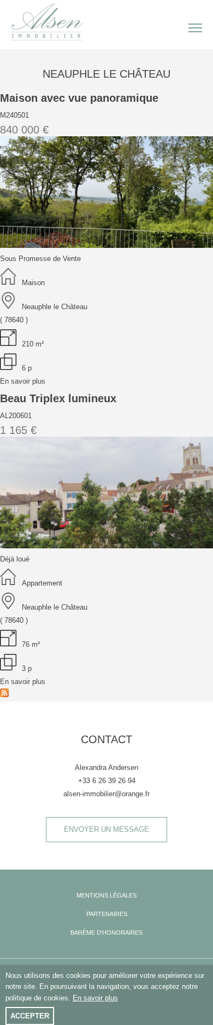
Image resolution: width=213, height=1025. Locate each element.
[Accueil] (52, 21)
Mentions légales (106, 895)
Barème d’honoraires (106, 932)
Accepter (29, 1016)
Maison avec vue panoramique (79, 98)
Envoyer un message (106, 829)
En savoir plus (22, 381)
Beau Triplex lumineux (58, 398)
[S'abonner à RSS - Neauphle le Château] (4, 695)
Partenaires (106, 914)
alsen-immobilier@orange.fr (106, 794)
